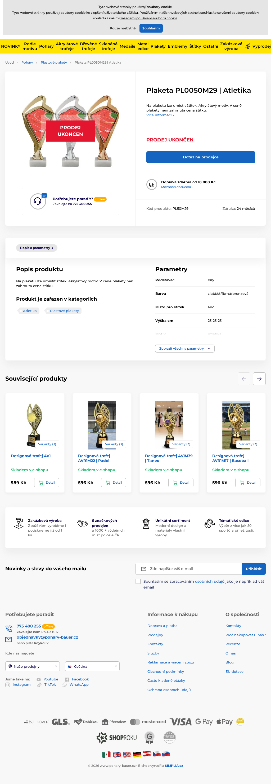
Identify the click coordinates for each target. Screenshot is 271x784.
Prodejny (155, 635)
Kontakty (155, 644)
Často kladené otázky (166, 680)
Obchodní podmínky (165, 671)
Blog (229, 662)
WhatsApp (79, 684)
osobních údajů (209, 581)
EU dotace (234, 671)
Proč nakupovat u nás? (245, 635)
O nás (230, 653)
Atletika (30, 311)
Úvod (9, 62)
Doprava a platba (162, 625)
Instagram (22, 684)
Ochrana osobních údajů (169, 690)
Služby (153, 653)
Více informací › (160, 115)
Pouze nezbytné (123, 28)
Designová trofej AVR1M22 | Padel (94, 458)
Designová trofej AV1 (31, 455)
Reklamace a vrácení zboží (171, 662)
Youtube (51, 679)
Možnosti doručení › (177, 187)
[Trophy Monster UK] (117, 754)
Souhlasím (151, 28)
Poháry (27, 62)
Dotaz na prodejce (201, 157)
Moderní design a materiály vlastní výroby (170, 530)
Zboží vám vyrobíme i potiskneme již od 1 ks (47, 530)
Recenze (232, 644)
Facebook (80, 679)
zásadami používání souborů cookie (148, 18)
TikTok (50, 684)
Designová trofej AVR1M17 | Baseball (230, 458)
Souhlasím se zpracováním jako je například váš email (203, 584)
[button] (184, 348)
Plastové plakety (54, 62)
